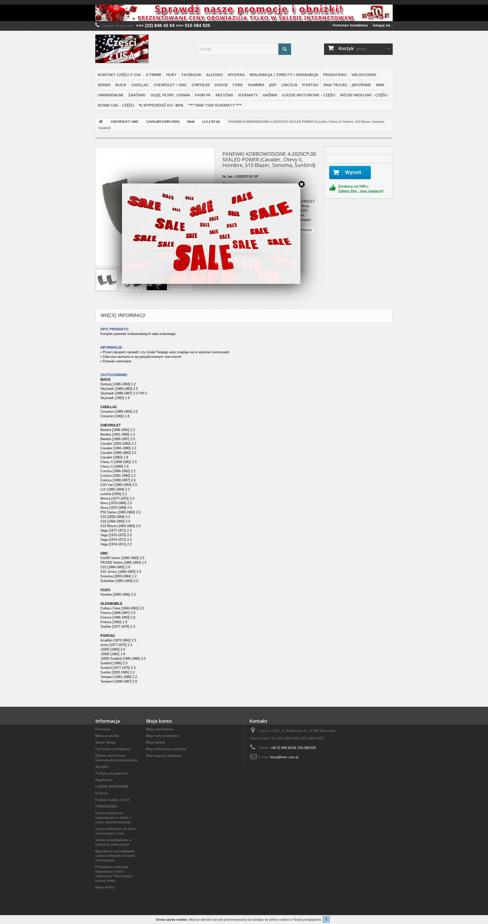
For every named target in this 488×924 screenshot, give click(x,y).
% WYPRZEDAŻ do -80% (161, 104)
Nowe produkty (107, 736)
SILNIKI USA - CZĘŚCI (116, 104)
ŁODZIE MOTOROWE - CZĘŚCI (308, 94)
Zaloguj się (381, 25)
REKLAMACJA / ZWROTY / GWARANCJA (284, 74)
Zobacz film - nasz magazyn (360, 191)
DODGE (221, 84)
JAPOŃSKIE (361, 84)
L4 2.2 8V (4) (211, 122)
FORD (238, 84)
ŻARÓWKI (136, 94)
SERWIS (104, 84)
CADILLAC (140, 84)
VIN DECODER (364, 74)
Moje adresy (155, 742)
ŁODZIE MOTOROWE (112, 787)
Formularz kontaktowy (350, 25)
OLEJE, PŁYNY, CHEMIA (170, 94)
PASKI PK (203, 94)
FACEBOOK (191, 74)
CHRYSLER (201, 84)
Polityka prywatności (111, 773)
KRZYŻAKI (224, 94)
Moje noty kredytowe (162, 736)
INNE (380, 84)
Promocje (103, 729)
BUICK (120, 84)
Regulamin (103, 780)
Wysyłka (236, 74)
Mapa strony (105, 887)
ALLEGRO (214, 74)
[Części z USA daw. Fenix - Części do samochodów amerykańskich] (142, 49)
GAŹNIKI (270, 94)
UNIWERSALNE (111, 94)
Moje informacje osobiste (166, 749)
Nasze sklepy (105, 742)
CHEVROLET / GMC (170, 84)
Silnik (191, 122)
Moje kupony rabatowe (164, 756)
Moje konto (159, 721)
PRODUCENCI (335, 74)
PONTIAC (310, 84)
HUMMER (256, 84)
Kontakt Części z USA (119, 74)
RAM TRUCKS (335, 84)
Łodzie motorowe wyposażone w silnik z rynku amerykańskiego (113, 817)
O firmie (153, 74)
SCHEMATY (248, 94)
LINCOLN (289, 84)
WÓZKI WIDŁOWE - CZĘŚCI (363, 94)
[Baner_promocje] (244, 13)
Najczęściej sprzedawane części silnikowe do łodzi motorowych (115, 855)
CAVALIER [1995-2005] (162, 122)
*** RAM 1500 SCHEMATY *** (215, 104)
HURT (171, 74)
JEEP (273, 84)
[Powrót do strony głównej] (100, 122)
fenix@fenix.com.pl (284, 757)
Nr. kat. (227, 176)
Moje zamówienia (160, 729)
